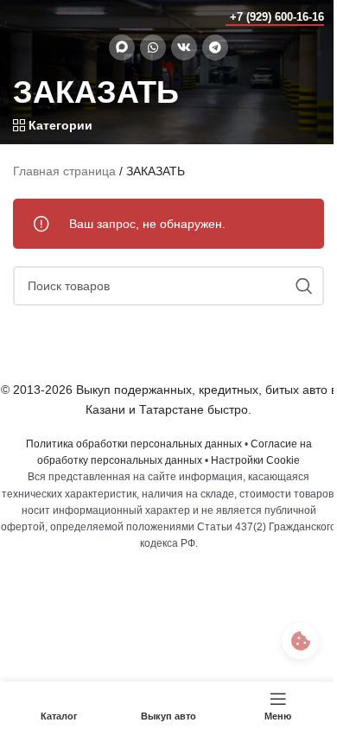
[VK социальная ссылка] (184, 47)
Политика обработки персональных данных (134, 444)
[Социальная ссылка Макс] (122, 47)
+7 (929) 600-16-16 (277, 16)
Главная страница (64, 171)
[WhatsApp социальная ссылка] (153, 47)
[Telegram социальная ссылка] (215, 47)
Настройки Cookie (255, 460)
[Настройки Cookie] (300, 640)
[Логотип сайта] (47, 16)
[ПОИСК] (304, 286)
